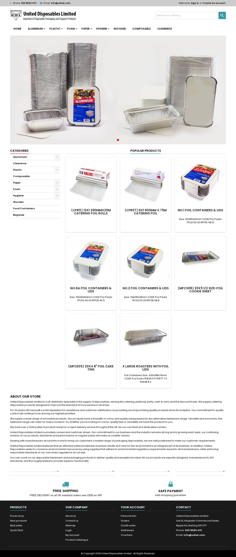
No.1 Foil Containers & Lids (200, 210)
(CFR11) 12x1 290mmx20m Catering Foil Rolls (91, 212)
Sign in (195, 3)
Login (68, 530)
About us (70, 516)
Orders (125, 520)
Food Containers (24, 208)
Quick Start (16, 530)
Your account (133, 507)
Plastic (54, 29)
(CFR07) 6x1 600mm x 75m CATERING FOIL (146, 212)
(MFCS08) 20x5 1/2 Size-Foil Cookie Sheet (200, 289)
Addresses (127, 530)
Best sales (16, 525)
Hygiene (101, 29)
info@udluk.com (60, 3)
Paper (85, 29)
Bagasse (18, 215)
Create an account (214, 3)
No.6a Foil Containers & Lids (91, 289)
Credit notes (128, 525)
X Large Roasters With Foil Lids (145, 368)
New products (18, 520)
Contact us (71, 520)
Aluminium (35, 29)
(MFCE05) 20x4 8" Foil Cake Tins (91, 368)
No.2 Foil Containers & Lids (146, 288)
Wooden (120, 29)
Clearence (164, 29)
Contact (183, 507)
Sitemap (70, 525)
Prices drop (17, 516)
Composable (141, 29)
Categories (19, 151)
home (17, 29)
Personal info (128, 516)
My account (72, 535)
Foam (71, 29)
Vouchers (126, 535)
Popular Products (145, 151)
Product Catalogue (76, 540)
